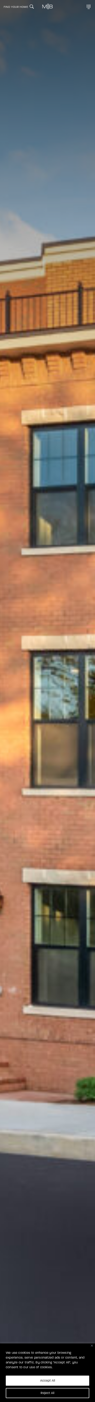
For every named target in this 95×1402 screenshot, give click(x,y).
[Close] (92, 1346)
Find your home (16, 6)
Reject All (47, 1393)
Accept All (47, 1380)
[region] (47, 1372)
